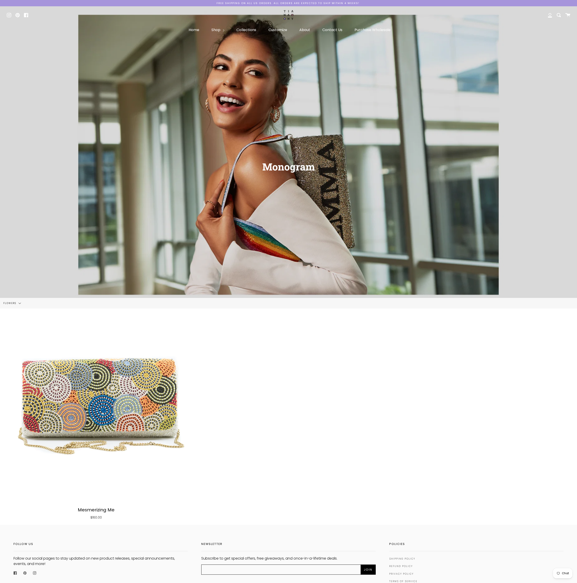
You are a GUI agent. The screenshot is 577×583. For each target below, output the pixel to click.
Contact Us (332, 29)
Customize (277, 29)
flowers (10, 303)
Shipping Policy (402, 558)
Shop (216, 29)
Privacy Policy (401, 574)
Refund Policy (401, 566)
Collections (246, 29)
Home (194, 29)
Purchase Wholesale (373, 29)
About (304, 29)
